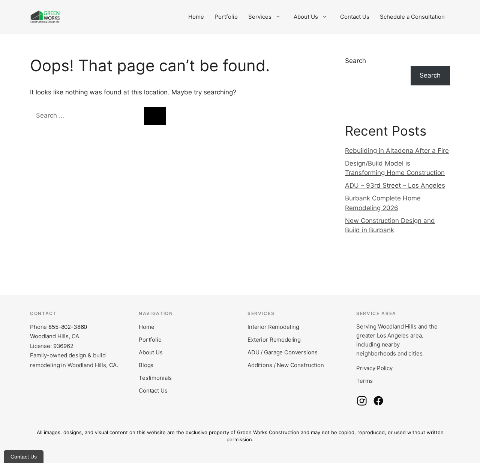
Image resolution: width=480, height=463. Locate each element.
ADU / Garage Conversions (282, 352)
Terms (364, 380)
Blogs (146, 365)
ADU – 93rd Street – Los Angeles (395, 185)
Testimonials (155, 377)
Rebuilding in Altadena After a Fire (397, 150)
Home (196, 16)
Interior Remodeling (273, 326)
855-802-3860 (67, 326)
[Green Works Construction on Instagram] (362, 400)
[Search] (155, 116)
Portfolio (226, 16)
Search (355, 60)
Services (260, 16)
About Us (306, 16)
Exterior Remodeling (274, 339)
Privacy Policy (374, 368)
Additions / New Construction (286, 365)
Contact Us (354, 16)
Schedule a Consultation (412, 16)
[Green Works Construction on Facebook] (378, 400)
